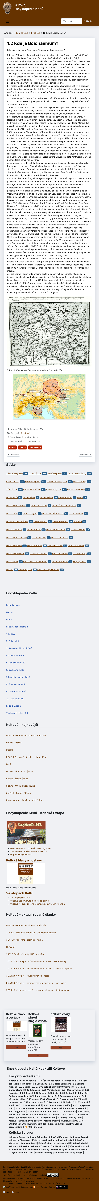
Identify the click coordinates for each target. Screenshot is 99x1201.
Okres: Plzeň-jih (60, 553)
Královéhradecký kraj (57, 481)
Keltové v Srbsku (64, 1140)
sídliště (9, 569)
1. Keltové (10, 634)
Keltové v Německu (58, 1137)
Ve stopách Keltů (19, 893)
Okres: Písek (29, 497)
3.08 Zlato (53, 1093)
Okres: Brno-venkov (16, 505)
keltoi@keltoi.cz (78, 1169)
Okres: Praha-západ (55, 529)
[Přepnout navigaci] (7, 21)
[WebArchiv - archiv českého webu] (18, 1187)
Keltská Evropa (13, 706)
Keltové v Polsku (46, 1143)
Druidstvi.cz (66, 1120)
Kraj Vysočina (79, 561)
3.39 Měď (54, 1114)
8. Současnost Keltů (15, 684)
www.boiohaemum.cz (39, 1183)
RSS (37, 1187)
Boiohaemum (35, 447)
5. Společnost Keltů (15, 662)
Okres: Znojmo (30, 513)
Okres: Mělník (46, 497)
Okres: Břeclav (39, 537)
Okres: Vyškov (78, 529)
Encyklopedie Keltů (24, 1076)
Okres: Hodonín (34, 545)
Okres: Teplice (34, 529)
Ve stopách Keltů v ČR (17, 713)
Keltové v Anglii (28, 1143)
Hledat (89, 21)
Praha (80, 497)
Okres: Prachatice (38, 553)
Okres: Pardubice (76, 545)
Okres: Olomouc (60, 521)
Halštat (9, 612)
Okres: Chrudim (55, 545)
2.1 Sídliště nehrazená (60, 1083)
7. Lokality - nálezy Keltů (18, 677)
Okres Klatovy (80, 553)
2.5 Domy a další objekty (44, 1087)
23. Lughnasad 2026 (20, 897)
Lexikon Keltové (28, 1080)
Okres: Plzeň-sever (15, 553)
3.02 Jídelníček (32, 1090)
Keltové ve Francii (79, 1137)
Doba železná (13, 605)
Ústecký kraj (35, 473)
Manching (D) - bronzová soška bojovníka (30, 848)
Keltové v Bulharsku (19, 1146)
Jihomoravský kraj (77, 473)
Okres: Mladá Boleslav (53, 513)
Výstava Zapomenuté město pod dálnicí (29, 900)
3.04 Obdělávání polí (72, 1090)
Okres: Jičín (12, 513)
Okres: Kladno (65, 497)
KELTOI (48, 1178)
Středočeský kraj (14, 473)
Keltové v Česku (17, 1137)
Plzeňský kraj (12, 481)
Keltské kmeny (51, 1120)
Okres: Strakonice (76, 489)
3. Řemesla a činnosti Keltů (19, 648)
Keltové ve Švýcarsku (43, 1140)
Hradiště (77, 521)
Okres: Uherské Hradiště (35, 561)
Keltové (12, 447)
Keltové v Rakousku (37, 1137)
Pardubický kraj (53, 489)
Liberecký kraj (25, 569)
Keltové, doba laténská (17, 626)
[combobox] (71, 21)
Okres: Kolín (12, 497)
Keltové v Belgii (80, 1143)
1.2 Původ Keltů (69, 1080)
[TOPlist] (7, 1192)
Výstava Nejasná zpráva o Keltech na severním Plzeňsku (37, 904)
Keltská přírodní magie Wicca (37, 1017)
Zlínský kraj (11, 489)
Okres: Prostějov (39, 505)
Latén (9, 619)
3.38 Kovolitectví (38, 1114)
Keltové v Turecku (40, 1146)
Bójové (22, 447)
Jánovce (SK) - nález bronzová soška (28, 851)
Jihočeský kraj (55, 473)
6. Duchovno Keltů (15, 670)
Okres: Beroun (40, 521)
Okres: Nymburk (14, 529)
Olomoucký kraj (33, 481)
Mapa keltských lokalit (21, 854)
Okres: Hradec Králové (17, 521)
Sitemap (38, 1127)
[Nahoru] (94, 1196)
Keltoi (44, 1175)
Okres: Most (12, 561)
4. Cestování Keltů (15, 655)
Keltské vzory (60, 1014)
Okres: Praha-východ (16, 537)
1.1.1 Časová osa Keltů (49, 1080)
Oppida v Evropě (59, 1146)
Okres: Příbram (76, 513)
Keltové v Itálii (64, 1143)
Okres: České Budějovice (64, 505)
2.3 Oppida (24, 1087)
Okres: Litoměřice (31, 489)
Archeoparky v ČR (68, 1124)
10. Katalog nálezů (15, 698)
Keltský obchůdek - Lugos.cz (42, 1124)
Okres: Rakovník (60, 561)
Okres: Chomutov (59, 537)
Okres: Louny (79, 481)
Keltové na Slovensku (19, 1140)
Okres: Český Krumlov (48, 569)
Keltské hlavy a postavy (15, 1015)
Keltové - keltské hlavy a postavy (25, 1120)
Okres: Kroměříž (14, 545)
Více (16, 1047)
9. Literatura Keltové (16, 691)
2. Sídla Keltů (12, 641)
